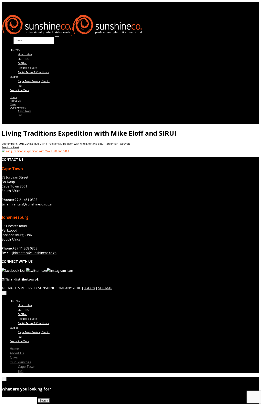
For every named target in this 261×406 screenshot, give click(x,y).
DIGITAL (22, 63)
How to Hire (25, 54)
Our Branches (18, 107)
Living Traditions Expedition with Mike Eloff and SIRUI (72, 143)
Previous (7, 147)
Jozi (20, 86)
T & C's (89, 288)
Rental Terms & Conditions (33, 72)
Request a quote (27, 68)
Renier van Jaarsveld (117, 143)
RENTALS (15, 50)
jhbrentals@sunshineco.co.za (34, 253)
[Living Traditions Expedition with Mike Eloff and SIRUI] (35, 151)
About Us (15, 100)
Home (13, 97)
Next (16, 147)
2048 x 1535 (32, 143)
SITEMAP (105, 288)
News (13, 104)
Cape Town (24, 111)
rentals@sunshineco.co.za (32, 204)
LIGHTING (23, 59)
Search (7, 40)
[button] (4, 293)
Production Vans (19, 90)
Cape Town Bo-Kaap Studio (34, 81)
